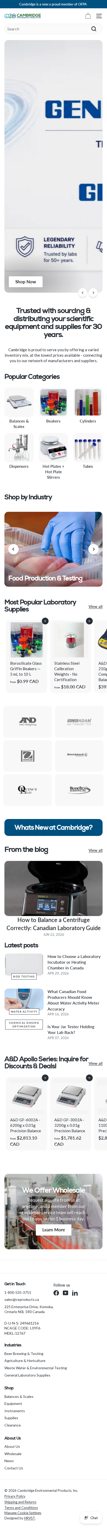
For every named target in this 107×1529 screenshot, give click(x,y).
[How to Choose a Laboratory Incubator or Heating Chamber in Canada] (24, 965)
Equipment (13, 1403)
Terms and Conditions (21, 1508)
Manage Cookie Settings (22, 1513)
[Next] (93, 292)
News (9, 1460)
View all (96, 606)
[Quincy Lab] (27, 790)
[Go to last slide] (13, 549)
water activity (24, 1011)
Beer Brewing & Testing (23, 1353)
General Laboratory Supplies (27, 1375)
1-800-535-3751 (17, 1292)
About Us (12, 1446)
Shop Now (25, 281)
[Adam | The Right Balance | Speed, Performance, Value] (79, 721)
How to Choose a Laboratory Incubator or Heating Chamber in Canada (74, 962)
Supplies (11, 1418)
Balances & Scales (19, 1396)
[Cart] (88, 16)
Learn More (53, 1229)
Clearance (12, 1425)
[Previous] (82, 292)
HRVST (29, 1518)
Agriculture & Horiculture (24, 1360)
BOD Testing (24, 976)
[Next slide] (93, 549)
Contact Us (13, 1468)
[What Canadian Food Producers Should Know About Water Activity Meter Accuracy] (24, 1000)
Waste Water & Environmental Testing (35, 1368)
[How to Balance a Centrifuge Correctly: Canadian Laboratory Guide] (53, 888)
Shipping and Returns (20, 1502)
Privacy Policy (14, 1496)
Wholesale (13, 1453)
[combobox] (53, 29)
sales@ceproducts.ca (21, 1299)
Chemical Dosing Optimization (24, 1024)
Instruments (14, 1411)
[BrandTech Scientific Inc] (79, 790)
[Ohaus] (27, 756)
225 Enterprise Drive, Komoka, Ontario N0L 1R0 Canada (29, 1309)
